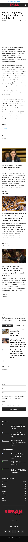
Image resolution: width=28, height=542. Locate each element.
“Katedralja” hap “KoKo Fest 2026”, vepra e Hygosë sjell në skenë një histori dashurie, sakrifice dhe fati (17, 353)
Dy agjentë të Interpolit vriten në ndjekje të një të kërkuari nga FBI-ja (7, 318)
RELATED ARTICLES (7, 325)
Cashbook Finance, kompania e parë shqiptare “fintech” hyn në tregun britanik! (18, 471)
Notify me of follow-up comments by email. (14, 401)
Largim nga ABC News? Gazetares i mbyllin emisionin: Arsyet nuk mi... (18, 463)
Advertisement (11, 537)
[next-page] (5, 361)
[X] (11, 24)
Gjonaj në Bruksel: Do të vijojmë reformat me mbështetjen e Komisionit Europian (12, 167)
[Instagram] (9, 531)
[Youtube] (22, 531)
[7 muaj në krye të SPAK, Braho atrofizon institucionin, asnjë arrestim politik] (5, 331)
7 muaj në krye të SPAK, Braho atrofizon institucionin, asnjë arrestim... (18, 426)
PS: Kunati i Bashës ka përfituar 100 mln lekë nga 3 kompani (20, 318)
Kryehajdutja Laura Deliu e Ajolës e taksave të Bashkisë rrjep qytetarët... (18, 434)
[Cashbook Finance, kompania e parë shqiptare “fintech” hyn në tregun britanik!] (5, 469)
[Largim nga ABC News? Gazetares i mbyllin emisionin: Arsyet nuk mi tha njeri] (5, 463)
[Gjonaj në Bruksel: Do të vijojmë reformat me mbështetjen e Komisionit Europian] (14, 153)
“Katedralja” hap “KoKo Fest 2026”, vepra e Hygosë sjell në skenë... (18, 442)
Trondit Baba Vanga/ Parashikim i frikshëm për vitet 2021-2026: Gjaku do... (18, 455)
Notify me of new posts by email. (11, 405)
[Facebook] (8, 24)
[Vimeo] (18, 531)
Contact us (18, 537)
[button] (2, 5)
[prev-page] (3, 361)
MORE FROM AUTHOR (19, 325)
